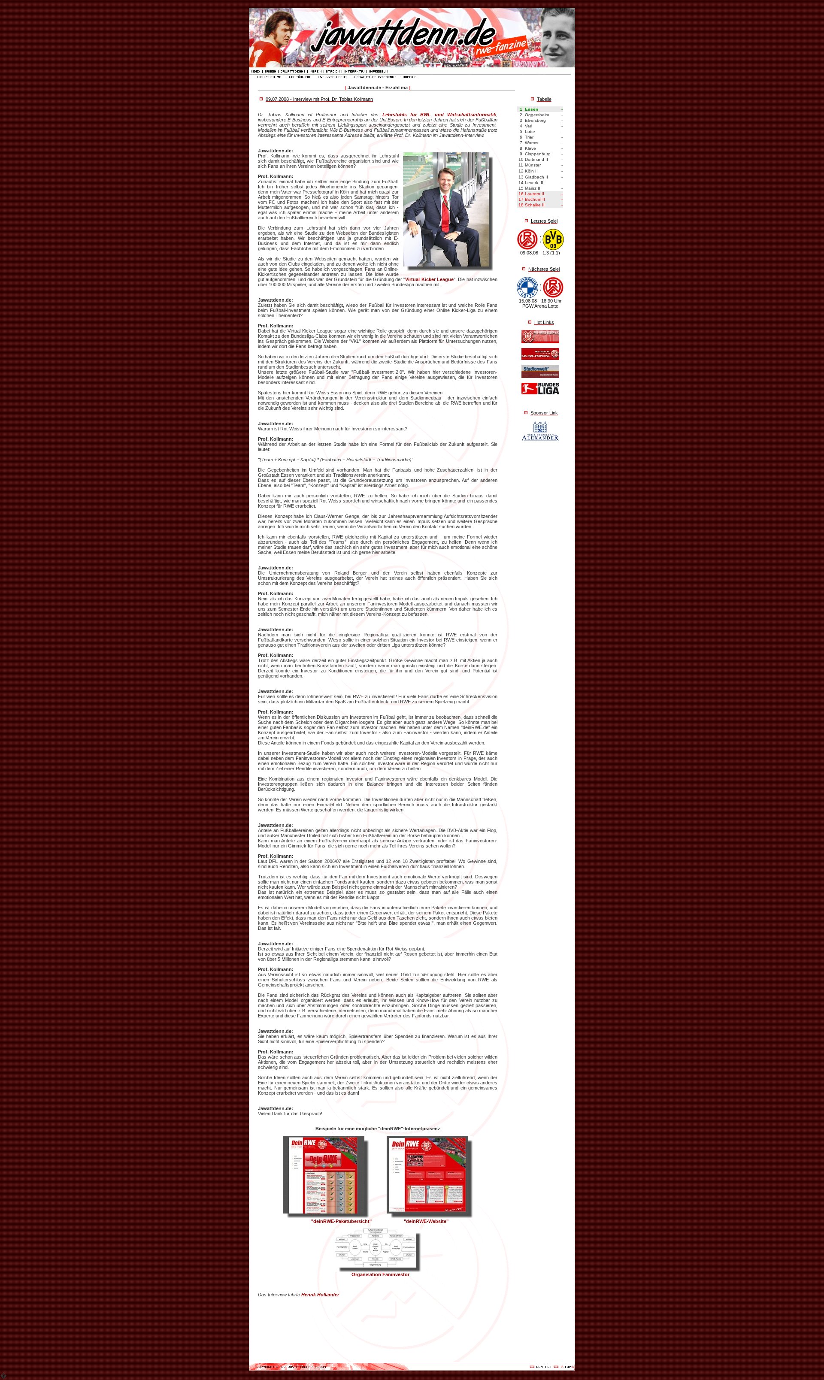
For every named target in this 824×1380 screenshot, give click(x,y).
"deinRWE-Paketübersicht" (339, 1221)
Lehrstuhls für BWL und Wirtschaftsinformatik (439, 114)
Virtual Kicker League (429, 279)
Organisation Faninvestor (377, 1274)
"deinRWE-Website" (426, 1221)
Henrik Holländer (319, 1294)
